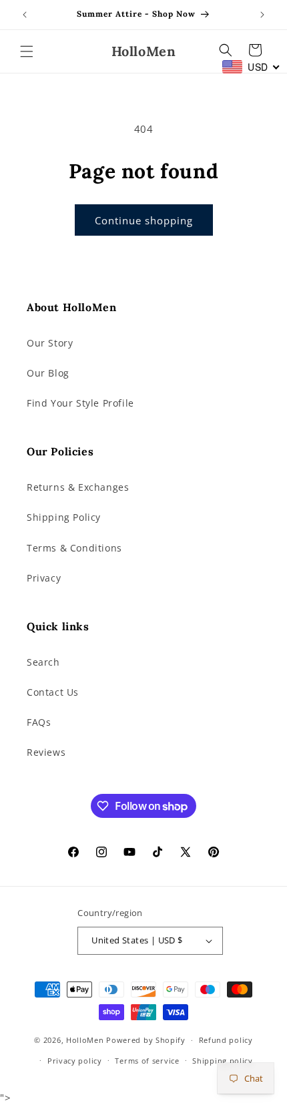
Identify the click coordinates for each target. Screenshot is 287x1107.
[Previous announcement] (24, 14)
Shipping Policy (64, 517)
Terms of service (147, 1061)
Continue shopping (144, 220)
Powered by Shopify (146, 1040)
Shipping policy (222, 1061)
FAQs (39, 722)
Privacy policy (74, 1061)
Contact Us (53, 692)
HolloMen (85, 1040)
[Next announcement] (262, 14)
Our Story (50, 343)
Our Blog (48, 373)
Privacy (44, 578)
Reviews (46, 752)
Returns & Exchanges (78, 487)
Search (43, 662)
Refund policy (226, 1040)
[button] (26, 51)
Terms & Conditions (74, 547)
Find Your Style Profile (80, 403)
